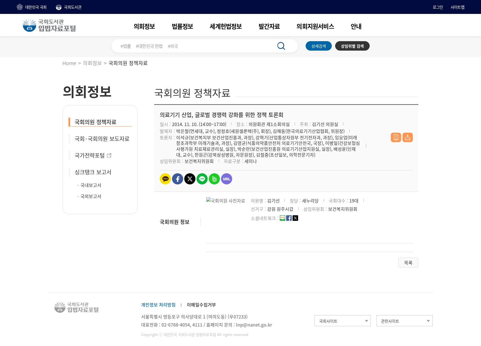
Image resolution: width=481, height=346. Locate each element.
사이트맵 (457, 7)
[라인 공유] (202, 178)
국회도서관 (72, 7)
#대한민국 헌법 (149, 46)
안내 (356, 26)
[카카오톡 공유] (165, 178)
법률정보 (182, 26)
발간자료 (269, 26)
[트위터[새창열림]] (295, 218)
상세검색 (318, 46)
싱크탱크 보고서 (93, 172)
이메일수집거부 (201, 304)
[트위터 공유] (189, 178)
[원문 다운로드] (408, 137)
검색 (284, 45)
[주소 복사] (226, 178)
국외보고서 (90, 196)
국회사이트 (328, 321)
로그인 (438, 7)
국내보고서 (90, 185)
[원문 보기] (396, 137)
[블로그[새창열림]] (282, 218)
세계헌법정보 (226, 26)
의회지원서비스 (315, 26)
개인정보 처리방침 (158, 304)
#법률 (126, 46)
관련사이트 (390, 321)
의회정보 (144, 26)
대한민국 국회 (35, 7)
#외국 (173, 46)
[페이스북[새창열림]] (289, 218)
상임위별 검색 (352, 46)
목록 (408, 262)
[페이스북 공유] (177, 178)
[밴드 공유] (214, 178)
